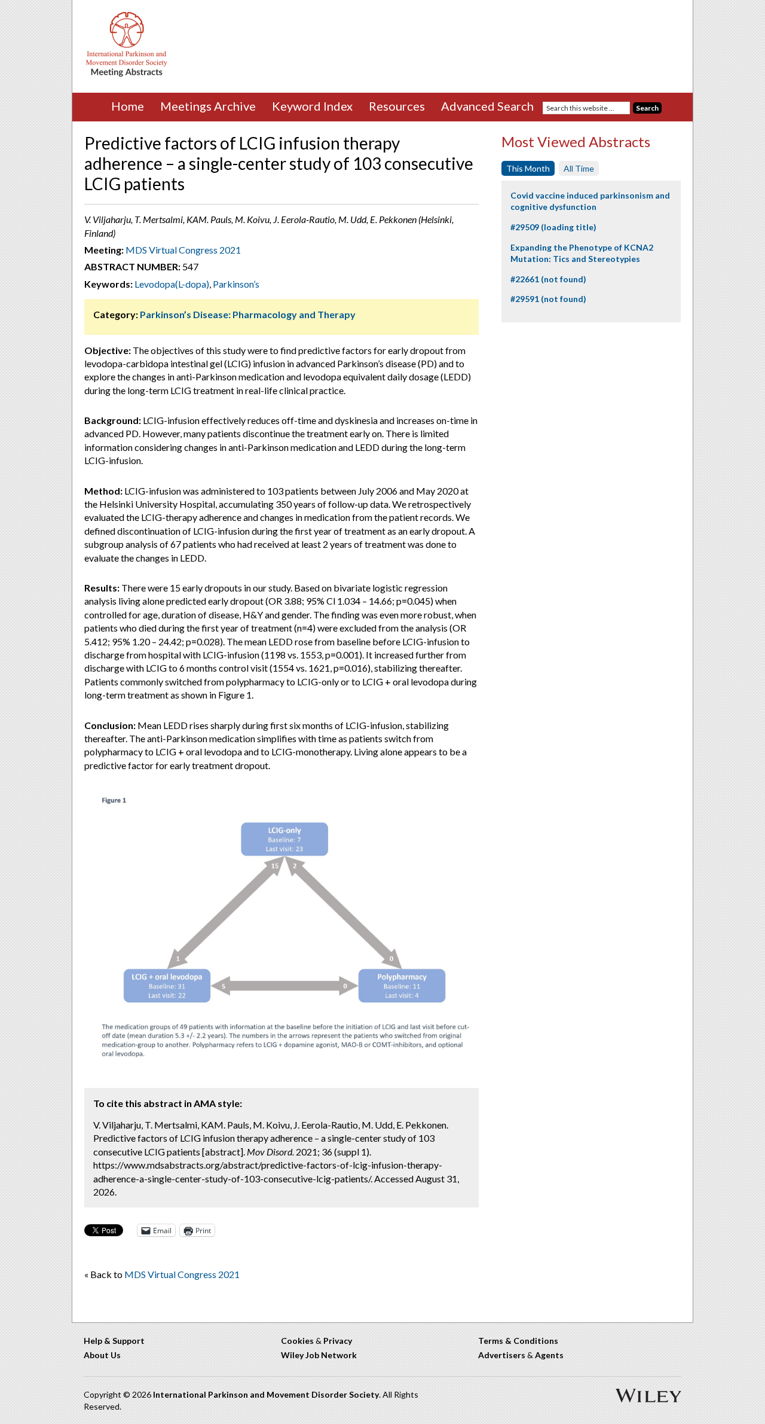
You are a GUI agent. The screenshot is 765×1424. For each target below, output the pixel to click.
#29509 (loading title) (553, 227)
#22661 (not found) (548, 279)
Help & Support (114, 1340)
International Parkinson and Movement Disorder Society (266, 1394)
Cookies (297, 1340)
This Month (528, 168)
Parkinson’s (236, 283)
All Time (579, 168)
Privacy (337, 1340)
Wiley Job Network (319, 1355)
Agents (549, 1355)
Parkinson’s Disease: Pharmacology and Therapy (248, 314)
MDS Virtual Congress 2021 (183, 249)
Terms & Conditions (518, 1340)
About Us (102, 1355)
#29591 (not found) (548, 299)
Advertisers (501, 1355)
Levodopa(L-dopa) (171, 283)
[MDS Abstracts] (126, 74)
